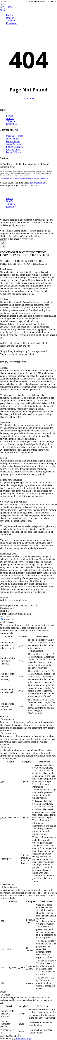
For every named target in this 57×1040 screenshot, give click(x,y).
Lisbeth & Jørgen (14, 147)
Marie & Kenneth (14, 136)
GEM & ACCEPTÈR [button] (10, 1036)
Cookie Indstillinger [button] (9, 239)
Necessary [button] (5, 616)
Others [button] (3, 991)
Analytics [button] (4, 744)
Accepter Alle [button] (26, 239)
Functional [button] (5, 716)
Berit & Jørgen (13, 141)
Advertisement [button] (7, 884)
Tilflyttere (10, 121)
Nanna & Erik (13, 138)
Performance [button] (6, 730)
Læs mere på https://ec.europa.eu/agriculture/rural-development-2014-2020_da (24, 178)
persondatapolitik (38, 182)
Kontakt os (11, 124)
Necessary (9, 619)
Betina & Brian (13, 152)
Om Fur (10, 118)
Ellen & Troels (13, 149)
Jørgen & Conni (13, 144)
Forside (9, 115)
